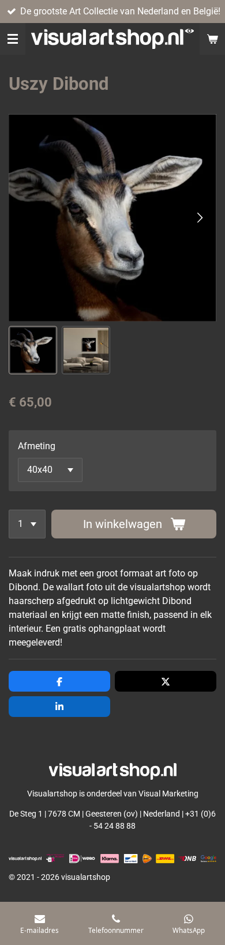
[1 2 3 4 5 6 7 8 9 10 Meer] (27, 524)
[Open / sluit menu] (12, 39)
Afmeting (36, 446)
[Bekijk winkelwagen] (212, 39)
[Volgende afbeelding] (199, 217)
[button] (33, 350)
